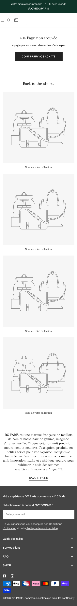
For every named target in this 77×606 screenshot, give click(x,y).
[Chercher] (9, 20)
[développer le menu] (2, 20)
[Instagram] (12, 576)
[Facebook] (4, 576)
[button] (17, 20)
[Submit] (69, 514)
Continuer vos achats (38, 56)
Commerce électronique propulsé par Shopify (49, 598)
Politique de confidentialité (42, 528)
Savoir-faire (38, 477)
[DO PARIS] (24, 20)
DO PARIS (17, 598)
